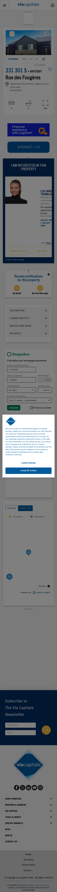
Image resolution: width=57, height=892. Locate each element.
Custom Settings (28, 463)
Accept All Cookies (28, 470)
